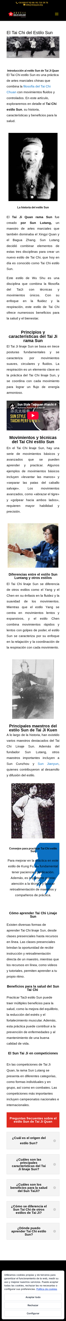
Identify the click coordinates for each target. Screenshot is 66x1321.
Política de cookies (46, 1289)
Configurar (33, 1313)
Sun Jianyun (48, 764)
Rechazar (33, 1305)
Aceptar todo (33, 1297)
